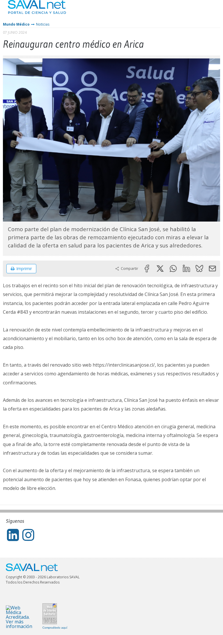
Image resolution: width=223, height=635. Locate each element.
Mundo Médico (16, 24)
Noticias (42, 24)
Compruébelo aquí (54, 627)
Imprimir (24, 268)
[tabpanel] (111, 140)
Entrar (201, 11)
